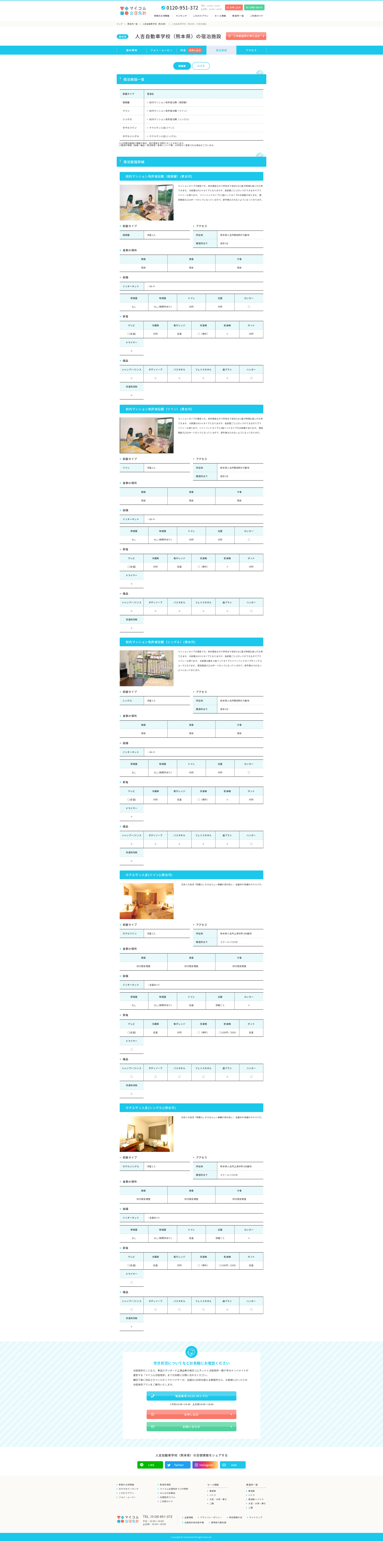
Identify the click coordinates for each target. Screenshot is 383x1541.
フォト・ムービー (161, 50)
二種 (211, 1503)
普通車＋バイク (256, 1499)
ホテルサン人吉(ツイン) (161, 127)
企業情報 (188, 1517)
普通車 (182, 66)
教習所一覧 (132, 23)
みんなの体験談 (167, 1492)
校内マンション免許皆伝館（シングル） (170, 119)
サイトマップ (255, 1517)
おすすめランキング (128, 1488)
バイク (201, 66)
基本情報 (131, 50)
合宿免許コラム (167, 1497)
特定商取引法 (235, 1517)
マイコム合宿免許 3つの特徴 (174, 1488)
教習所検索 (165, 1484)
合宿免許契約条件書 (194, 1522)
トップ (120, 23)
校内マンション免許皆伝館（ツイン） (168, 110)
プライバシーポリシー (211, 1517)
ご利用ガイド (256, 15)
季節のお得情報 (162, 15)
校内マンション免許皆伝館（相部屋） (168, 102)
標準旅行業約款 (218, 1522)
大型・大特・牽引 (218, 1499)
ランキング (181, 15)
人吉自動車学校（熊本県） (154, 23)
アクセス (251, 50)
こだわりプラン (200, 15)
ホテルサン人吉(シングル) (162, 136)
